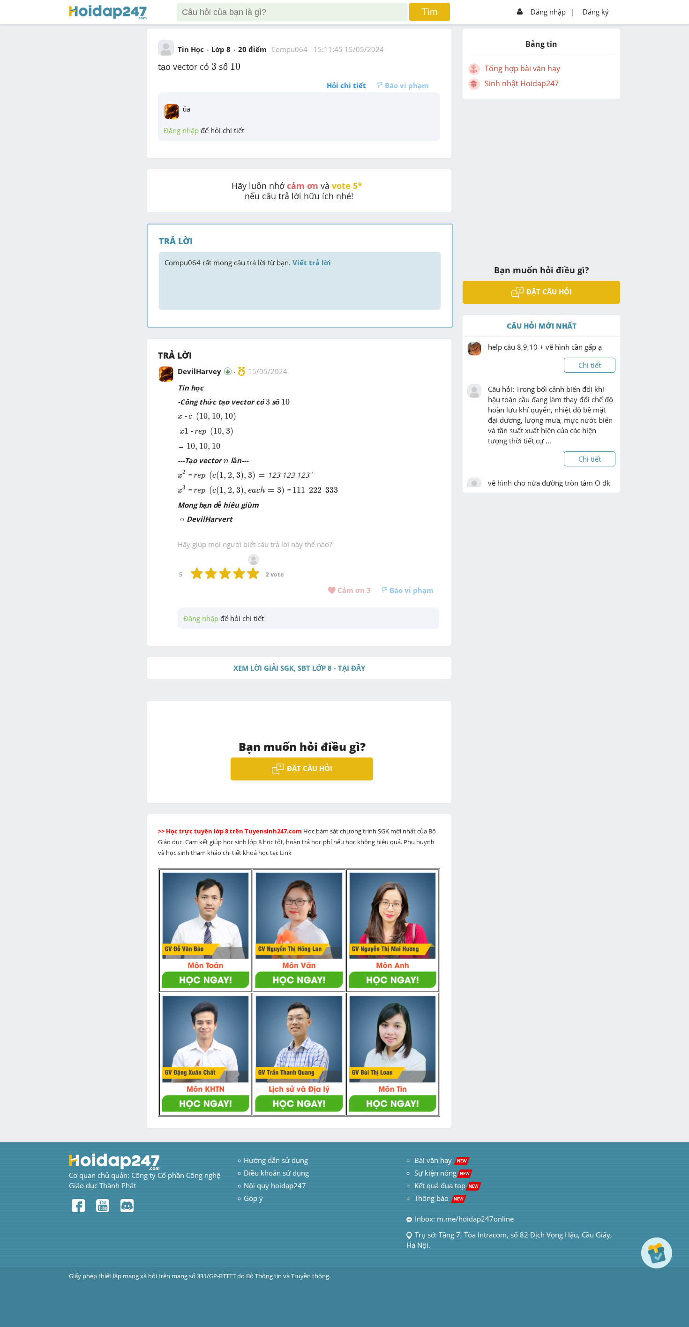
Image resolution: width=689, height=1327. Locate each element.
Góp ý (253, 1198)
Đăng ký (596, 11)
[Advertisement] (541, 175)
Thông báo (439, 1198)
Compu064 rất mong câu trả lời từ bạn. (248, 262)
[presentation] (214, 66)
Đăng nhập (548, 11)
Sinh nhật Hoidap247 (522, 83)
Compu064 (289, 49)
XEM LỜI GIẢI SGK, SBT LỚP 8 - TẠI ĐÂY (299, 668)
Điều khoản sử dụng (276, 1172)
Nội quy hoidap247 (275, 1185)
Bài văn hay (439, 1160)
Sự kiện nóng (442, 1172)
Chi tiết (589, 365)
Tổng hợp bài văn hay (522, 68)
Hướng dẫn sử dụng (276, 1160)
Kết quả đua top (446, 1185)
